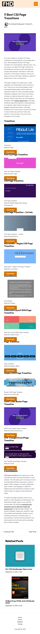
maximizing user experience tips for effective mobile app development (18, 507)
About (20, 619)
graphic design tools (21, 101)
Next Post (33, 531)
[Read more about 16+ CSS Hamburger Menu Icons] (20, 556)
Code (20, 572)
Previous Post (8, 531)
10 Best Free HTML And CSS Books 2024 (19, 602)
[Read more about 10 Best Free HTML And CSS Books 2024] (20, 587)
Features (20, 622)
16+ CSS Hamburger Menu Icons (18, 569)
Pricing (20, 624)
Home (20, 617)
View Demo (10, 152)
